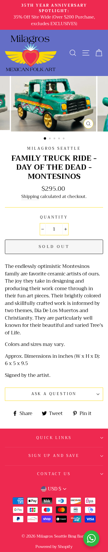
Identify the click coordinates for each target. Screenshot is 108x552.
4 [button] (59, 139)
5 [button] (64, 139)
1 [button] (45, 138)
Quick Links (53, 438)
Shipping (30, 197)
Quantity (54, 217)
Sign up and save (54, 456)
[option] (54, 15)
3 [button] (55, 139)
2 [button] (50, 139)
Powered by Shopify (54, 546)
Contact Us (54, 474)
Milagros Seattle (54, 148)
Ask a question (54, 394)
